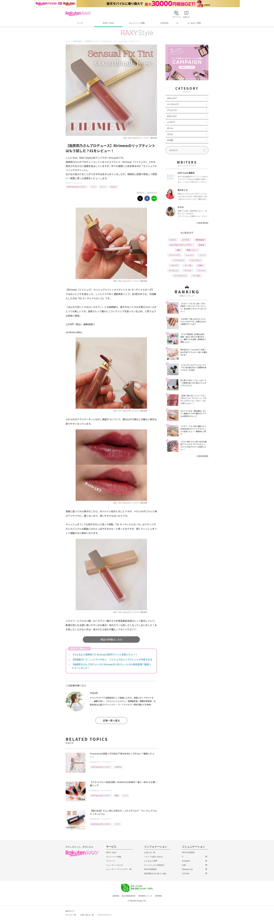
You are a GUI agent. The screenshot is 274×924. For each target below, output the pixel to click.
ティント (103, 187)
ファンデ (201, 270)
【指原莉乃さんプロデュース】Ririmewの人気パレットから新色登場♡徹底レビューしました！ (111, 666)
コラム (170, 134)
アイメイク (172, 110)
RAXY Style (108, 23)
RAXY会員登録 (188, 852)
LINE (184, 865)
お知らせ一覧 (149, 852)
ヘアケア (171, 122)
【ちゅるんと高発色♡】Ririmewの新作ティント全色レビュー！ (105, 654)
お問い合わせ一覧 (87, 915)
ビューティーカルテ (114, 865)
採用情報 (158, 896)
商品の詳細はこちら (111, 639)
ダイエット (173, 270)
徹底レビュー (192, 250)
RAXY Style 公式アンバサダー (76, 187)
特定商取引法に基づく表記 (155, 873)
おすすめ (185, 239)
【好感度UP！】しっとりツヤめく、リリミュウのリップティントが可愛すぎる (112, 659)
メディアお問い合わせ (153, 857)
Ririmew (113, 187)
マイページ (110, 861)
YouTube (185, 873)
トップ (80, 23)
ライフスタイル (180, 275)
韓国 (116, 795)
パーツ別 (187, 265)
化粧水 (200, 265)
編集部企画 (200, 239)
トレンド (189, 255)
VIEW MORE (202, 222)
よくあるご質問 (194, 23)
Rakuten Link (187, 869)
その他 (170, 140)
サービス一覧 (71, 915)
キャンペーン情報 (137, 23)
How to (173, 239)
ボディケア (172, 116)
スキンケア (172, 98)
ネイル (170, 128)
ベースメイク (77, 183)
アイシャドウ (174, 255)
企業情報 (115, 896)
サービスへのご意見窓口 (154, 865)
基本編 (201, 245)
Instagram (186, 861)
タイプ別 (196, 275)
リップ (93, 187)
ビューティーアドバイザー (117, 869)
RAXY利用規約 (150, 869)
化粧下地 (118, 767)
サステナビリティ (105, 915)
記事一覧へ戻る (111, 720)
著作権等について (145, 896)
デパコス (187, 270)
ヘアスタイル (178, 260)
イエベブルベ (195, 260)
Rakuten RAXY (78, 13)
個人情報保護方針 (129, 896)
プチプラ (174, 265)
